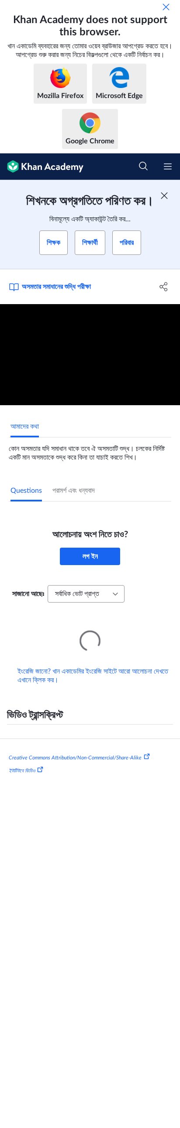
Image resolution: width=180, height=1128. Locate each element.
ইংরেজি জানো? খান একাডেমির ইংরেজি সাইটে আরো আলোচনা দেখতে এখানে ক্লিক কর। (92, 663)
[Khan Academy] (41, 167)
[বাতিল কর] (166, 7)
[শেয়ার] (163, 286)
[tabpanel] (90, 449)
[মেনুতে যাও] (168, 166)
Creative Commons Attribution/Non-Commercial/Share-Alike (75, 745)
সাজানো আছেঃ (28, 593)
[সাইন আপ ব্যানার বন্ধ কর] (164, 195)
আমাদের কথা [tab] (24, 426)
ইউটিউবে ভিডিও (22, 758)
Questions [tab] (26, 490)
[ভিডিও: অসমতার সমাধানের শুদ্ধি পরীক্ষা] (90, 354)
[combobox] (86, 594)
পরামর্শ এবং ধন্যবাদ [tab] (73, 490)
